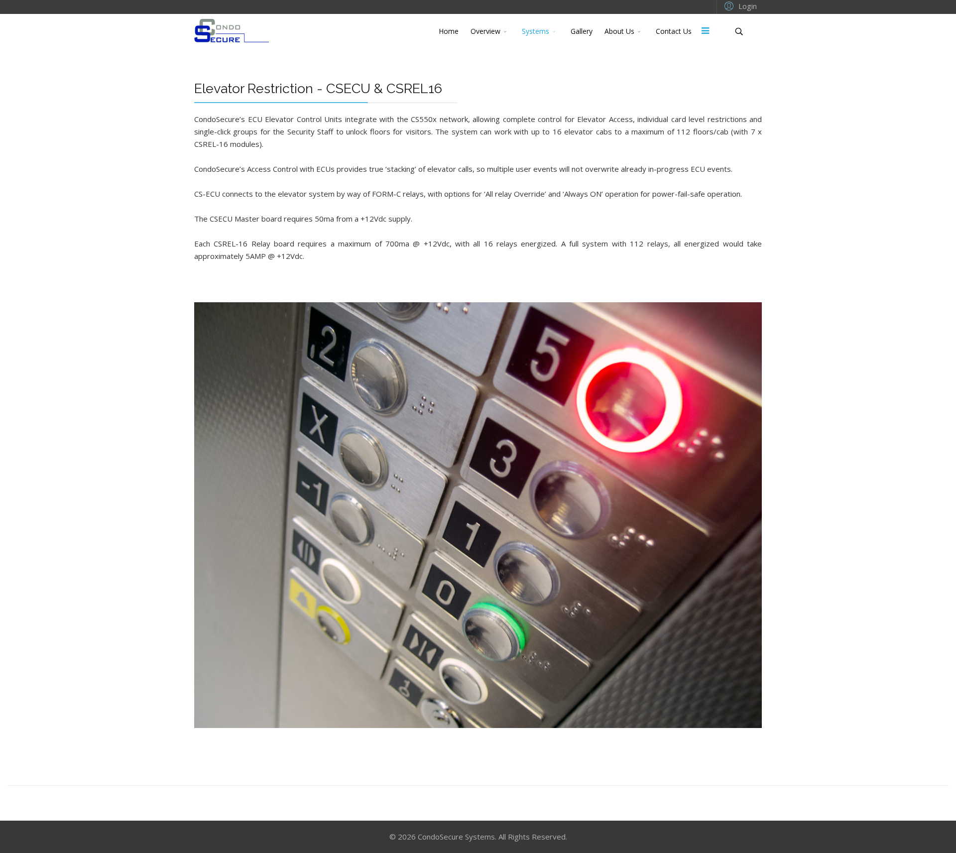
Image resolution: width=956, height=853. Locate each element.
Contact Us (674, 31)
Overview (485, 31)
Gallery (582, 31)
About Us (619, 31)
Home (449, 31)
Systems (535, 31)
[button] (739, 5)
